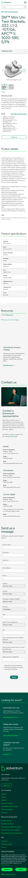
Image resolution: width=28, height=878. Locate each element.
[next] (24, 70)
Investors (3, 800)
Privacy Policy (5, 865)
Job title (5, 591)
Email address (6, 568)
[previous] (3, 70)
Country (5, 606)
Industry (5, 583)
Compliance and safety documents (11, 826)
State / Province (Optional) (9, 622)
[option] (14, 70)
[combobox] (14, 7)
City (3, 614)
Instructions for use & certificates (10, 830)
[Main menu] (25, 2)
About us (3, 794)
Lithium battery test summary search (11, 833)
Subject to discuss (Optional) (10, 657)
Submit (14, 677)
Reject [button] (21, 869)
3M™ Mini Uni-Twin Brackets (9, 12)
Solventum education (7, 823)
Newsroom (4, 812)
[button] (8, 874)
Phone (4, 575)
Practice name (6, 544)
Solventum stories (6, 820)
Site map (3, 847)
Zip (3, 630)
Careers (3, 797)
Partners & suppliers (7, 803)
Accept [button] (7, 869)
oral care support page (11, 436)
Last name (5, 560)
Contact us (4, 841)
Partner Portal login (6, 844)
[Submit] (25, 7)
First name (5, 552)
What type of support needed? (11, 599)
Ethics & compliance (7, 809)
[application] (14, 69)
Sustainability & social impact (9, 806)
